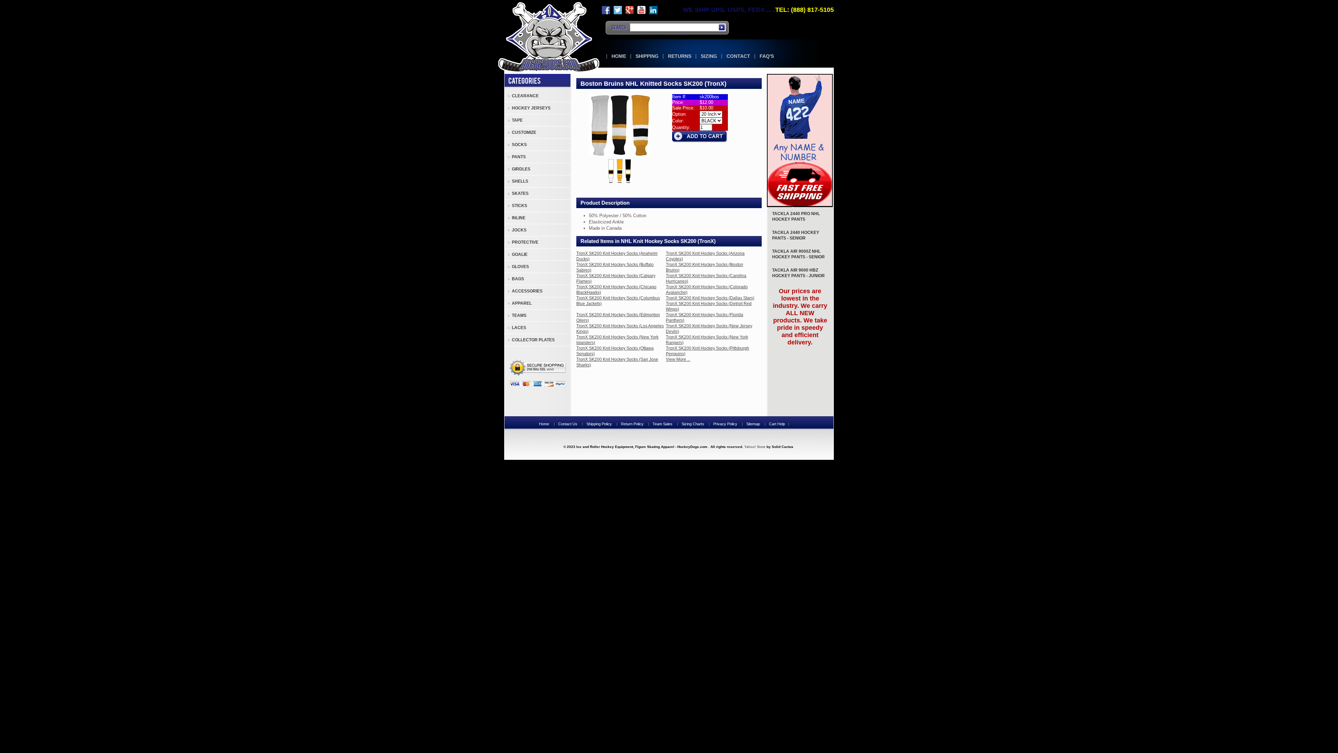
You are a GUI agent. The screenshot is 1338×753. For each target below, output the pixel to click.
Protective (525, 242)
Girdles (521, 169)
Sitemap (753, 424)
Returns (679, 56)
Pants (519, 156)
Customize (524, 132)
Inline (518, 217)
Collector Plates (533, 339)
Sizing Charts (693, 424)
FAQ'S (767, 56)
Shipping (647, 56)
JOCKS (519, 230)
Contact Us (567, 424)
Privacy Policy (725, 424)
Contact (738, 56)
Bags (518, 278)
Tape (517, 120)
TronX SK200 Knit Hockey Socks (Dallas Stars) (710, 298)
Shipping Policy (599, 424)
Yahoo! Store (755, 447)
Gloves (520, 266)
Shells (520, 181)
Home (619, 56)
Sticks (519, 205)
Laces (519, 327)
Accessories (527, 291)
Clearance (525, 95)
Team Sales (662, 424)
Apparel (522, 303)
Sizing (709, 56)
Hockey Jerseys (531, 108)
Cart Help (777, 424)
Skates (520, 193)
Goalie (520, 254)
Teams (519, 315)
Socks (519, 144)
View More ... (678, 359)
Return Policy (632, 424)
